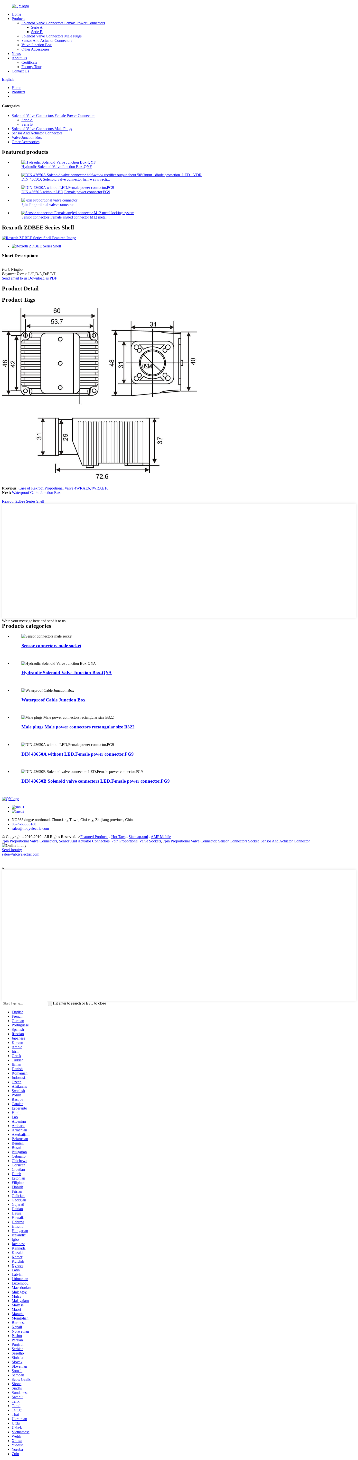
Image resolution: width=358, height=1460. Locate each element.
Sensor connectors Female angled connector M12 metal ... (65, 217)
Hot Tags (118, 837)
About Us (19, 58)
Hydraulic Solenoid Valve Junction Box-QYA (66, 672)
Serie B (37, 32)
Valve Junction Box (36, 45)
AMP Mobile (161, 837)
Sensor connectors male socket (51, 645)
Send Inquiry (12, 850)
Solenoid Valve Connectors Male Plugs (51, 36)
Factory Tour (31, 67)
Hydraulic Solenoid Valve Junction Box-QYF (56, 167)
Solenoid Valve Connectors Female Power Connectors (63, 23)
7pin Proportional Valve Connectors (29, 841)
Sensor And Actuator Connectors (46, 40)
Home (16, 14)
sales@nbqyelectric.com (20, 854)
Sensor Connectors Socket (238, 841)
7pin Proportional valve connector (47, 204)
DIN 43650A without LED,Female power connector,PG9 (65, 192)
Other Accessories (35, 49)
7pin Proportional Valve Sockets (136, 841)
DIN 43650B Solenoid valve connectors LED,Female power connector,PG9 (95, 781)
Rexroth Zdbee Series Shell (23, 501)
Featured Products (94, 837)
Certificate (29, 62)
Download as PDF (42, 278)
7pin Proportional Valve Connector (189, 841)
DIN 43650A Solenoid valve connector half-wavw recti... (65, 179)
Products (18, 19)
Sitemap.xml (138, 837)
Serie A (37, 27)
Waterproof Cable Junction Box (36, 492)
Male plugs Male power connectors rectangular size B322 (78, 726)
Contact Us (20, 71)
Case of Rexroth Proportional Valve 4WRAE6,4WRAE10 (63, 488)
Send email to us (14, 278)
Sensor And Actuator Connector (285, 841)
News (16, 54)
